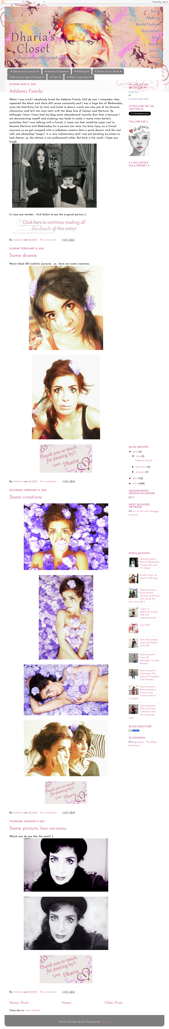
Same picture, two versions (37, 828)
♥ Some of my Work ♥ (108, 71)
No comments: (48, 240)
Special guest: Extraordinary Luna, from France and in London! (142, 692)
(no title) (145, 625)
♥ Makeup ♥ (81, 71)
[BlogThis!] (66, 240)
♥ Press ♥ (55, 77)
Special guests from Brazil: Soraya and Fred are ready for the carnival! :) (144, 596)
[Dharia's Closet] (130, 95)
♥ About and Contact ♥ (25, 71)
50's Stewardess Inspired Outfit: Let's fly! (149, 643)
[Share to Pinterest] (73, 240)
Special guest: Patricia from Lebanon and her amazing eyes (142, 712)
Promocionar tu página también (139, 99)
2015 (135, 452)
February (141, 467)
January (140, 472)
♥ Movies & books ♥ (56, 71)
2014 (135, 478)
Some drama (23, 255)
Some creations (25, 497)
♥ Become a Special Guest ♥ (27, 77)
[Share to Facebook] (71, 240)
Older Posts (113, 1003)
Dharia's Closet (134, 92)
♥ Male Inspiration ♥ (79, 77)
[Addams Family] (52, 234)
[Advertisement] (139, 232)
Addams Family (26, 91)
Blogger (105, 1022)
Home (66, 1003)
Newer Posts (19, 1003)
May (138, 456)
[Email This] (63, 240)
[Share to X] (68, 240)
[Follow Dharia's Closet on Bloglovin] (139, 155)
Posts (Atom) (32, 1010)
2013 (135, 483)
